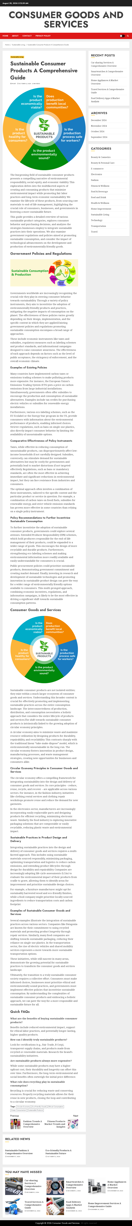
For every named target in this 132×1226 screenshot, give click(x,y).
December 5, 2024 (32, 1192)
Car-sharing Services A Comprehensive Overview (33, 1184)
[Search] (127, 35)
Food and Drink (98, 197)
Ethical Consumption (55, 1106)
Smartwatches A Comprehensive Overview (75, 1184)
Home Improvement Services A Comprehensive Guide (104, 1205)
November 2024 (99, 125)
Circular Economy (23, 1106)
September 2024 (99, 137)
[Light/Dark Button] (122, 36)
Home (5, 35)
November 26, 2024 (33, 1211)
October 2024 (97, 131)
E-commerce (97, 168)
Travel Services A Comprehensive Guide (34, 1205)
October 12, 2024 (53, 1157)
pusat (14, 84)
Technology (96, 220)
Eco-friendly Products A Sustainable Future (58, 1152)
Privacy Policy (43, 35)
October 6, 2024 (25, 84)
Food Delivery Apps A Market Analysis (74, 1205)
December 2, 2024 (74, 1191)
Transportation (98, 226)
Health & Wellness (100, 203)
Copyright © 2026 (43, 1223)
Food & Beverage (99, 191)
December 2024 (98, 120)
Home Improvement (101, 208)
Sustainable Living (17, 57)
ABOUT (15, 35)
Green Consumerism (18, 1110)
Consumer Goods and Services (66, 19)
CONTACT (27, 35)
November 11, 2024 (13, 1157)
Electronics (96, 174)
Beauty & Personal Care (102, 162)
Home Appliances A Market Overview (117, 1184)
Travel (94, 231)
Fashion (94, 180)
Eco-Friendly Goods (39, 1106)
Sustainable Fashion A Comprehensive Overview (19, 1152)
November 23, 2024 (75, 1211)
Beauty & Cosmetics (100, 157)
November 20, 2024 (97, 1209)
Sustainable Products (35, 1110)
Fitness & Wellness (100, 185)
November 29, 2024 (116, 1191)
